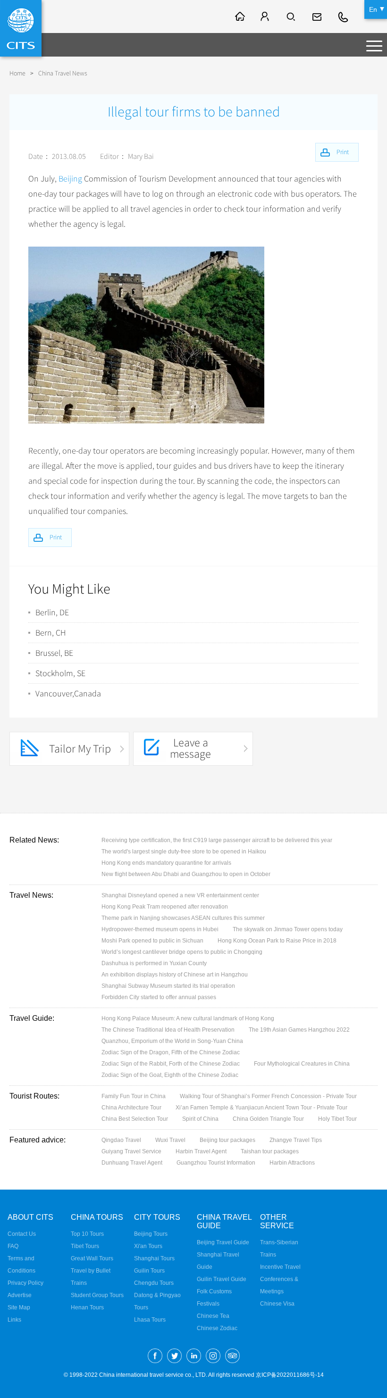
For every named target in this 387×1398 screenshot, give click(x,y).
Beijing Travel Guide (223, 1242)
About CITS (30, 1217)
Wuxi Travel (170, 1140)
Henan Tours (87, 1307)
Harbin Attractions (292, 1162)
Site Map (19, 1307)
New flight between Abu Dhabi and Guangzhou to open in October (185, 874)
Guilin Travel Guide (221, 1279)
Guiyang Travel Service (131, 1151)
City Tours (157, 1217)
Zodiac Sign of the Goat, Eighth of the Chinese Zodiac (169, 1075)
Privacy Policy (25, 1283)
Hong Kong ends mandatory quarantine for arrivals (166, 863)
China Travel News (62, 73)
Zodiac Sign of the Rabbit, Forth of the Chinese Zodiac (170, 1063)
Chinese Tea (213, 1316)
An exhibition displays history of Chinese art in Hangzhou (174, 974)
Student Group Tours (97, 1295)
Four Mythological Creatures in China (302, 1063)
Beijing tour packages (227, 1140)
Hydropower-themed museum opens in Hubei (160, 929)
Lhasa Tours (150, 1319)
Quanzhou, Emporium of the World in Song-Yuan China (172, 1041)
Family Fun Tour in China (133, 1096)
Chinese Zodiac (217, 1328)
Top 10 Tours (87, 1234)
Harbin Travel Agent (201, 1151)
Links (14, 1319)
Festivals (208, 1303)
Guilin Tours (149, 1270)
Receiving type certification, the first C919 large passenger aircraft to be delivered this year (216, 840)
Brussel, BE (54, 653)
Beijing (70, 179)
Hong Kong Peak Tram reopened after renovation (164, 906)
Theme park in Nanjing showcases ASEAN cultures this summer (183, 918)
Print (56, 537)
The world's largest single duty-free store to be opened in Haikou (183, 851)
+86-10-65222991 (343, 16)
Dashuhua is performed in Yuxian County (154, 963)
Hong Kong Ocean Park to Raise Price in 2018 (277, 940)
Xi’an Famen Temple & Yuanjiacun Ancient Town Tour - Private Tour (261, 1107)
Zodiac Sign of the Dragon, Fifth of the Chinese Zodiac (170, 1052)
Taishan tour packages (270, 1151)
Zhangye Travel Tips (295, 1140)
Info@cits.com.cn (318, 16)
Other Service (277, 1221)
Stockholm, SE (60, 673)
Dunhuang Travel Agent (131, 1162)
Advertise (20, 1295)
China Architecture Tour (131, 1107)
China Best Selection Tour (134, 1119)
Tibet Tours (85, 1246)
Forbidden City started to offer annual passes (158, 997)
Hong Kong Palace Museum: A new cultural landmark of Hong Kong (187, 1018)
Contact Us (22, 1234)
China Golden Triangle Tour (268, 1119)
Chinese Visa (277, 1303)
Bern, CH (50, 633)
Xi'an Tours (148, 1246)
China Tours (97, 1217)
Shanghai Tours (154, 1258)
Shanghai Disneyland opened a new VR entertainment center (180, 895)
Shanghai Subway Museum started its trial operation (168, 986)
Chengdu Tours (154, 1283)
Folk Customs (214, 1291)
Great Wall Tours (92, 1258)
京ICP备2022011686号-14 (290, 1375)
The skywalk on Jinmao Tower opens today (288, 929)
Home (17, 73)
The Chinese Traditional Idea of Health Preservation (168, 1029)
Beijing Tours (151, 1234)
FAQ (13, 1246)
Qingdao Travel (121, 1140)
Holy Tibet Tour (337, 1119)
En (373, 9)
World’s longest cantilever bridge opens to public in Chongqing (181, 952)
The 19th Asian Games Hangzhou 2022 (299, 1029)
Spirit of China (200, 1119)
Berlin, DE (52, 612)
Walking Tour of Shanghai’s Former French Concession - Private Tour (268, 1096)
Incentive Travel (280, 1267)
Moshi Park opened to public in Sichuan (152, 940)
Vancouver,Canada (68, 693)
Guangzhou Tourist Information (216, 1162)
